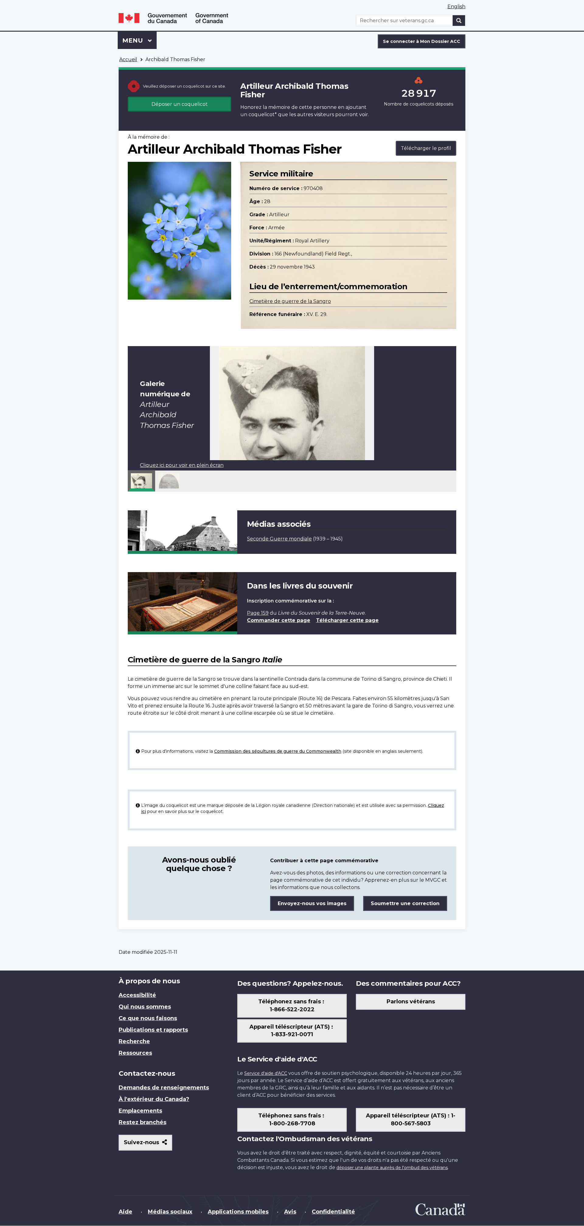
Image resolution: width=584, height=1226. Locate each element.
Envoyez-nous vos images (312, 903)
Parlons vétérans (411, 1001)
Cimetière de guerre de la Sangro (290, 301)
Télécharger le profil (426, 148)
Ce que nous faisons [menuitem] (148, 1018)
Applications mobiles (238, 1211)
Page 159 (258, 613)
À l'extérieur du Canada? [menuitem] (154, 1099)
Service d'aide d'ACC (265, 1073)
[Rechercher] (459, 20)
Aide (125, 1211)
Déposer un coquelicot (179, 104)
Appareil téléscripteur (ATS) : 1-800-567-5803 (410, 1119)
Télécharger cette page (347, 620)
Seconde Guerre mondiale (279, 539)
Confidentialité (333, 1211)
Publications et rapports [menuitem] (153, 1029)
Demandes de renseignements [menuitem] (164, 1087)
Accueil (128, 59)
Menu (139, 40)
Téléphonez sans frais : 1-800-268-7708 (292, 1119)
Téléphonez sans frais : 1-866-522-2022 (292, 1005)
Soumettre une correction (405, 903)
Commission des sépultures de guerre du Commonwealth (277, 751)
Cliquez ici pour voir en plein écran (182, 465)
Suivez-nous (148, 1145)
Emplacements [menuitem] (140, 1110)
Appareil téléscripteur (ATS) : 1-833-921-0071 (292, 1030)
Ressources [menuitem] (135, 1053)
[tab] (141, 480)
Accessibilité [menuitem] (137, 995)
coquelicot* (263, 114)
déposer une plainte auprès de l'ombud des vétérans (392, 1167)
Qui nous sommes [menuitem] (145, 1006)
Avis (290, 1211)
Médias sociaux (170, 1211)
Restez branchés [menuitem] (142, 1122)
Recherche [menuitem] (134, 1041)
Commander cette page (278, 620)
